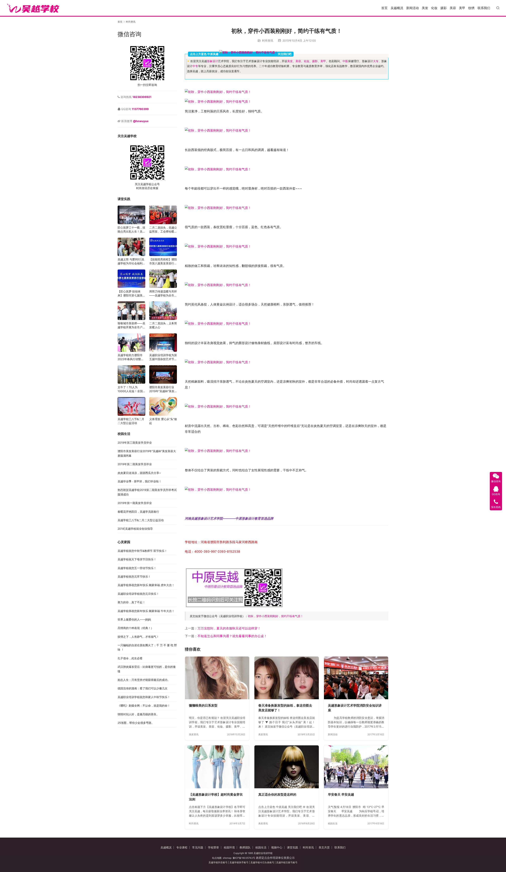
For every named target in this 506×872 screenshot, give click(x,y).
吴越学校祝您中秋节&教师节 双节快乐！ (142, 550)
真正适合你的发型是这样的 (277, 794)
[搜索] (498, 8)
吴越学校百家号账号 (286, 862)
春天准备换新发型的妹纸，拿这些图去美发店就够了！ (285, 707)
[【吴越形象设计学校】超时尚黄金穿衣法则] (217, 766)
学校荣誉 (213, 847)
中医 (345, 61)
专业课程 (181, 847)
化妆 (434, 8)
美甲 (462, 8)
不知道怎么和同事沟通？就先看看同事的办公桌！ (232, 636)
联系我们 (484, 8)
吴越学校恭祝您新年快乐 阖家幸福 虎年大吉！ (146, 585)
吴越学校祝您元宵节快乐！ (134, 576)
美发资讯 (193, 734)
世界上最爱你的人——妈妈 (134, 619)
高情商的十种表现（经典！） (136, 628)
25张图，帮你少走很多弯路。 (136, 722)
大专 (376, 61)
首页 (384, 8)
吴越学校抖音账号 (218, 862)
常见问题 (197, 847)
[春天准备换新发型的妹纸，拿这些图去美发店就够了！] (286, 678)
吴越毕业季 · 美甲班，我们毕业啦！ (139, 481)
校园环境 (229, 847)
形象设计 (212, 61)
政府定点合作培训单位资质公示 (275, 857)
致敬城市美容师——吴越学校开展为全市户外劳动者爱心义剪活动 (131, 325)
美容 (453, 8)
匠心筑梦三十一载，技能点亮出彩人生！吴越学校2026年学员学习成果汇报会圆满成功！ (131, 230)
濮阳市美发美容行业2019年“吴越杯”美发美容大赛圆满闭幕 (161, 389)
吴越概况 (397, 8)
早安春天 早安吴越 (341, 794)
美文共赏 (324, 847)
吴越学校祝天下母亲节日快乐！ (137, 559)
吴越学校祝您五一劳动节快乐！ (137, 568)
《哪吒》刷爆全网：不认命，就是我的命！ (144, 705)
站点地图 (217, 857)
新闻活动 (412, 8)
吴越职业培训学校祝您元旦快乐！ (138, 593)
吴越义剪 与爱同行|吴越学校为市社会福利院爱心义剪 (131, 262)
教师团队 (245, 847)
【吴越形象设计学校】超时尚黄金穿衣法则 (216, 796)
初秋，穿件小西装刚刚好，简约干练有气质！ (275, 616)
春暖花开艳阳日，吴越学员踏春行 (138, 511)
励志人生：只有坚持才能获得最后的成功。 (144, 679)
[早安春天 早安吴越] (356, 766)
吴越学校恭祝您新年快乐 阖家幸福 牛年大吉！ (146, 611)
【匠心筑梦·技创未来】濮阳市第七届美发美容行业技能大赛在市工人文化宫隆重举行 (131, 293)
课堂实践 (292, 847)
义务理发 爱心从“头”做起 (163, 421)
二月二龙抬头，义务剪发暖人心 (163, 325)
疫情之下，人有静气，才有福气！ (138, 636)
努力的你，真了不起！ (131, 602)
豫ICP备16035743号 (244, 857)
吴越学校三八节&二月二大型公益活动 (131, 421)
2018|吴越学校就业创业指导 (135, 528)
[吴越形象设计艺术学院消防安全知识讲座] (356, 678)
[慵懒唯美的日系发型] (217, 678)
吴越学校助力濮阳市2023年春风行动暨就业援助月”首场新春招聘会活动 (131, 357)
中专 (195, 66)
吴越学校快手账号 (238, 862)
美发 (425, 8)
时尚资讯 (267, 40)
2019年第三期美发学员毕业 (135, 442)
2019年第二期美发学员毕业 (135, 464)
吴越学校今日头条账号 (262, 862)
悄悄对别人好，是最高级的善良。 (138, 714)
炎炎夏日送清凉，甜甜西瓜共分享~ (139, 472)
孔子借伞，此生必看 (130, 658)
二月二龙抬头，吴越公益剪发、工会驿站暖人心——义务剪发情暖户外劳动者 (163, 230)
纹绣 (471, 8)
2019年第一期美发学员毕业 (135, 503)
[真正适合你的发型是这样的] (286, 766)
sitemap (227, 857)
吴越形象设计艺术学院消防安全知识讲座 (355, 707)
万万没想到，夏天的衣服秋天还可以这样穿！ (229, 628)
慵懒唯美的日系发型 (203, 705)
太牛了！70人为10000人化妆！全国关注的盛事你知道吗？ (131, 389)
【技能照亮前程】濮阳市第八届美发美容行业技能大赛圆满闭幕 (163, 262)
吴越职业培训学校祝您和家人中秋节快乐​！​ (144, 697)
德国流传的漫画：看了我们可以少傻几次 (142, 688)
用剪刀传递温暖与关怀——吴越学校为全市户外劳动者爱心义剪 (163, 293)
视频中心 (276, 847)
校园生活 (332, 823)
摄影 (443, 8)
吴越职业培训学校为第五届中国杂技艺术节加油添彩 (163, 357)
